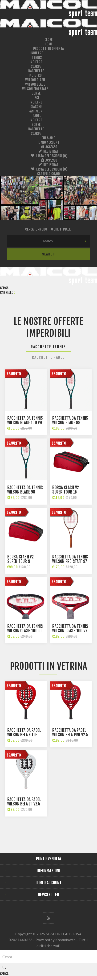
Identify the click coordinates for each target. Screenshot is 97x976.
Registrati (51, 151)
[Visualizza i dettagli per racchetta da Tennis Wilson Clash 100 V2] (71, 598)
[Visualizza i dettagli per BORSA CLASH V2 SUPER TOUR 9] (26, 529)
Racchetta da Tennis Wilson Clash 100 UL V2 (25, 631)
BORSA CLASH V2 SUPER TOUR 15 (65, 489)
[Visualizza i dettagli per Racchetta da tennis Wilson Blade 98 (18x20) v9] (26, 459)
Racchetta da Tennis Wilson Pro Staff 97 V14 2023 (70, 561)
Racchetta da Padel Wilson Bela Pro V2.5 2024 (70, 735)
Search (48, 254)
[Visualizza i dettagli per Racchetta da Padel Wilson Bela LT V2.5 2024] (26, 771)
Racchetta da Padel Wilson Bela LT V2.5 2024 (24, 804)
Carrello (48, 173)
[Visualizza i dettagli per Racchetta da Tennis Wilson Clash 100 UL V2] (26, 598)
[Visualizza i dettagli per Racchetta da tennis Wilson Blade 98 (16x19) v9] (71, 390)
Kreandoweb (65, 940)
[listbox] (48, 241)
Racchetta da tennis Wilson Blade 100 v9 (25, 420)
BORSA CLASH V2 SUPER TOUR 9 (20, 559)
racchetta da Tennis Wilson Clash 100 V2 (70, 628)
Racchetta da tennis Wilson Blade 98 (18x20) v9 (25, 492)
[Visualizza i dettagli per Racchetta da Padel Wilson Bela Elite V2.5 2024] (26, 702)
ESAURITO (14, 373)
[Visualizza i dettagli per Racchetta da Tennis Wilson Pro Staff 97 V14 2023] (71, 529)
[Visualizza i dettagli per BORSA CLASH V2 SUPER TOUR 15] (71, 459)
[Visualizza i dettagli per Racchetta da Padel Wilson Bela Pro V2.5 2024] (71, 702)
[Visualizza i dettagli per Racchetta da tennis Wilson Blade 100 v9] (26, 390)
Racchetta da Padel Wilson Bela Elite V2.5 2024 (24, 735)
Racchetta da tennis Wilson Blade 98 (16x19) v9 (70, 423)
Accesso (51, 147)
